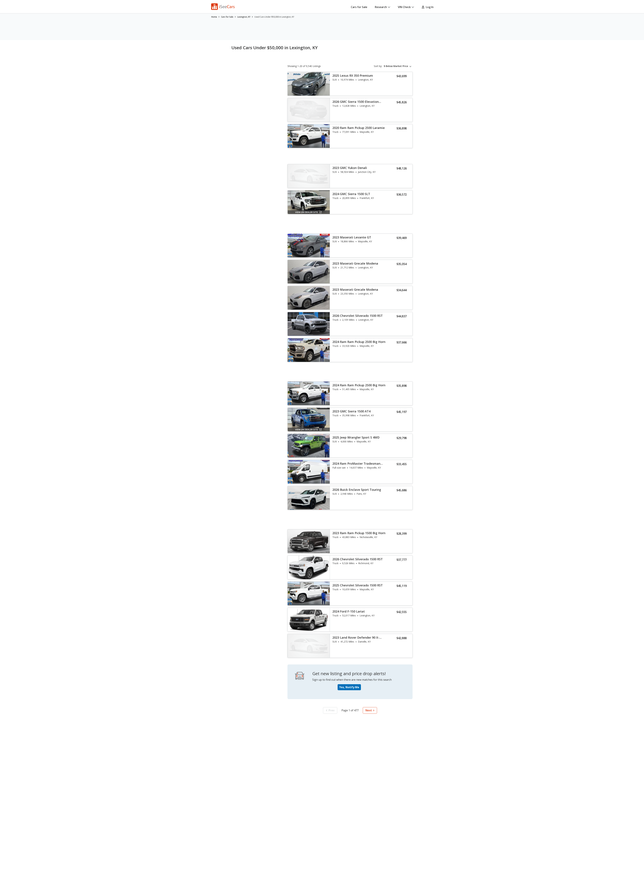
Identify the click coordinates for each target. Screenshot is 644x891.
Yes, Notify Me (349, 687)
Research (381, 7)
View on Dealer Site (306, 212)
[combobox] (398, 66)
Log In (429, 7)
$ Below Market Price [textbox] (396, 66)
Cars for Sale (359, 7)
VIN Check (404, 7)
